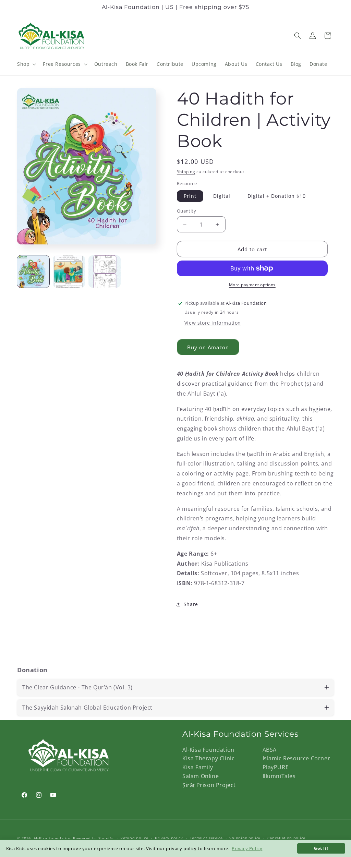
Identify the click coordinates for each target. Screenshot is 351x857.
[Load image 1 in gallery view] (33, 271)
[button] (26, 64)
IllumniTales (279, 776)
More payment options (252, 285)
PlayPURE (276, 767)
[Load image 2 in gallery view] (69, 271)
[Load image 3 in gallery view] (104, 271)
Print (190, 196)
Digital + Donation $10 (276, 196)
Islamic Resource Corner (296, 758)
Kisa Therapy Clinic (208, 758)
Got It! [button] (321, 848)
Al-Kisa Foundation (208, 749)
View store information (212, 322)
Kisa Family (197, 767)
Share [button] (191, 604)
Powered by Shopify (93, 838)
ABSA (270, 749)
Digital (221, 196)
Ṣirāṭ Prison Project (209, 785)
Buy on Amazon (208, 347)
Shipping (186, 171)
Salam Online (200, 776)
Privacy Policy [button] (247, 848)
